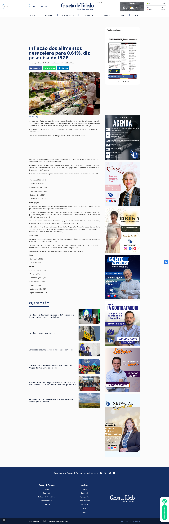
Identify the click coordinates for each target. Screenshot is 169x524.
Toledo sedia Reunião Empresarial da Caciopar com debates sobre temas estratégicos (51, 315)
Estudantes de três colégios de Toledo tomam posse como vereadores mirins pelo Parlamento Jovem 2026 (52, 383)
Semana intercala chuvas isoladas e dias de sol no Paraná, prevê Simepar (51, 400)
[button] (35, 68)
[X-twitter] (38, 6)
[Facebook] (34, 6)
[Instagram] (42, 6)
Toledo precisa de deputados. (42, 332)
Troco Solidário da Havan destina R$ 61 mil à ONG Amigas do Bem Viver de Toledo (51, 366)
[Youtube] (46, 6)
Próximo (126, 81)
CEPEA (101, 2)
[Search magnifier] (29, 6)
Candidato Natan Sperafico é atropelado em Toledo (52, 349)
